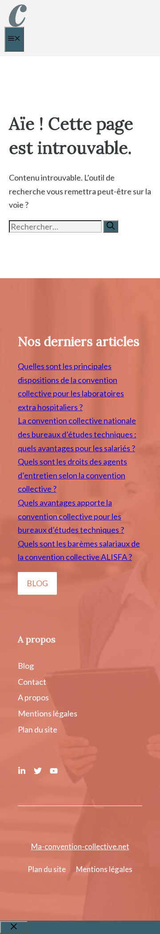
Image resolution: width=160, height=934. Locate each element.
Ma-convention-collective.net (80, 846)
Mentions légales (47, 713)
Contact (32, 682)
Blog (26, 666)
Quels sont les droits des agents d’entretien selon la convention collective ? (72, 475)
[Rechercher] (110, 226)
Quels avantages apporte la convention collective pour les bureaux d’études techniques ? (71, 516)
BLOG (37, 583)
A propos (33, 697)
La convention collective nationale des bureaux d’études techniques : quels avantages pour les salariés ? (77, 434)
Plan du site (37, 729)
